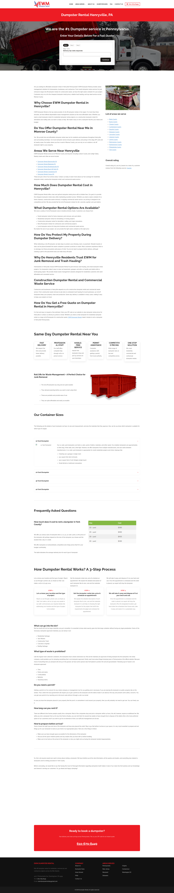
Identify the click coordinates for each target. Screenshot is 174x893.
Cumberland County (115, 127)
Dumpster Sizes (79, 869)
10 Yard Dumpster (42, 441)
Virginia (124, 865)
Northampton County (115, 144)
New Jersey (105, 869)
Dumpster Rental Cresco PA (46, 174)
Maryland (105, 872)
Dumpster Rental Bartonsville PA (47, 161)
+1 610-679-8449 (41, 879)
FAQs (76, 875)
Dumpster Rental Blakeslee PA (47, 164)
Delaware (105, 875)
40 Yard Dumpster (42, 489)
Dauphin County (114, 129)
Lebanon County (114, 137)
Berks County (113, 119)
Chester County (113, 124)
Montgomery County (115, 142)
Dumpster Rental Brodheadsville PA (48, 166)
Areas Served (79, 872)
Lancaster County (114, 134)
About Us (78, 865)
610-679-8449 (134, 4)
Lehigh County (113, 139)
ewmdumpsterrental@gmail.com (47, 881)
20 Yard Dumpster (42, 472)
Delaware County (114, 132)
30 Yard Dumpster (42, 481)
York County (112, 149)
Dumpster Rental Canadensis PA (47, 171)
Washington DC (126, 872)
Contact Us (78, 879)
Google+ (129, 168)
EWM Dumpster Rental (75, 317)
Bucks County (113, 122)
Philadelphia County (115, 147)
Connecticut (125, 869)
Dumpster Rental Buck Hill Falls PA (48, 169)
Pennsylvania (106, 865)
